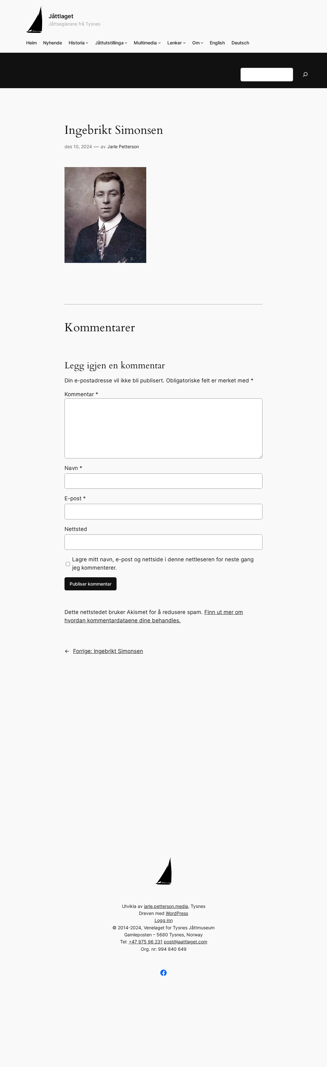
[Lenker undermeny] (184, 42)
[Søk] (305, 74)
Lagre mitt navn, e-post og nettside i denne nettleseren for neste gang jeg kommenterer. (163, 563)
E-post (75, 498)
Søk (244, 63)
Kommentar (81, 394)
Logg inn (164, 920)
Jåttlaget (61, 16)
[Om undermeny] (202, 42)
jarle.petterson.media (166, 906)
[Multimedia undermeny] (159, 42)
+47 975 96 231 (146, 941)
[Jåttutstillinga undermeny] (126, 42)
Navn (73, 468)
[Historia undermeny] (87, 42)
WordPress (177, 913)
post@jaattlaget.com (185, 941)
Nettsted (76, 529)
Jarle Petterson (123, 146)
